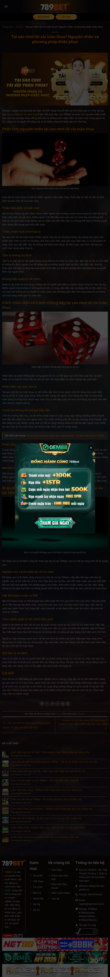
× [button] (91, 447)
